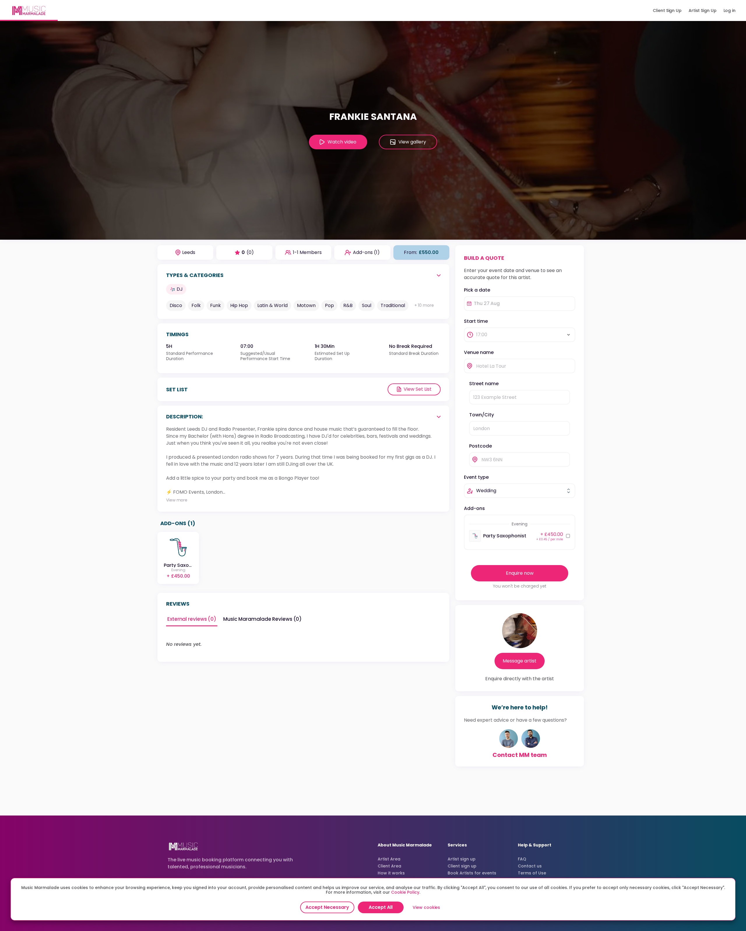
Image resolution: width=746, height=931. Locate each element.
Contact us (530, 866)
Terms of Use (532, 873)
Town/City (481, 414)
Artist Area (389, 859)
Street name (484, 383)
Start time (476, 321)
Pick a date (477, 290)
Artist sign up (462, 859)
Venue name (479, 352)
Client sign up (462, 866)
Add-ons (474, 508)
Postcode (480, 446)
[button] (373, 130)
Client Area (389, 866)
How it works (391, 873)
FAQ (522, 859)
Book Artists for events (472, 873)
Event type (476, 477)
